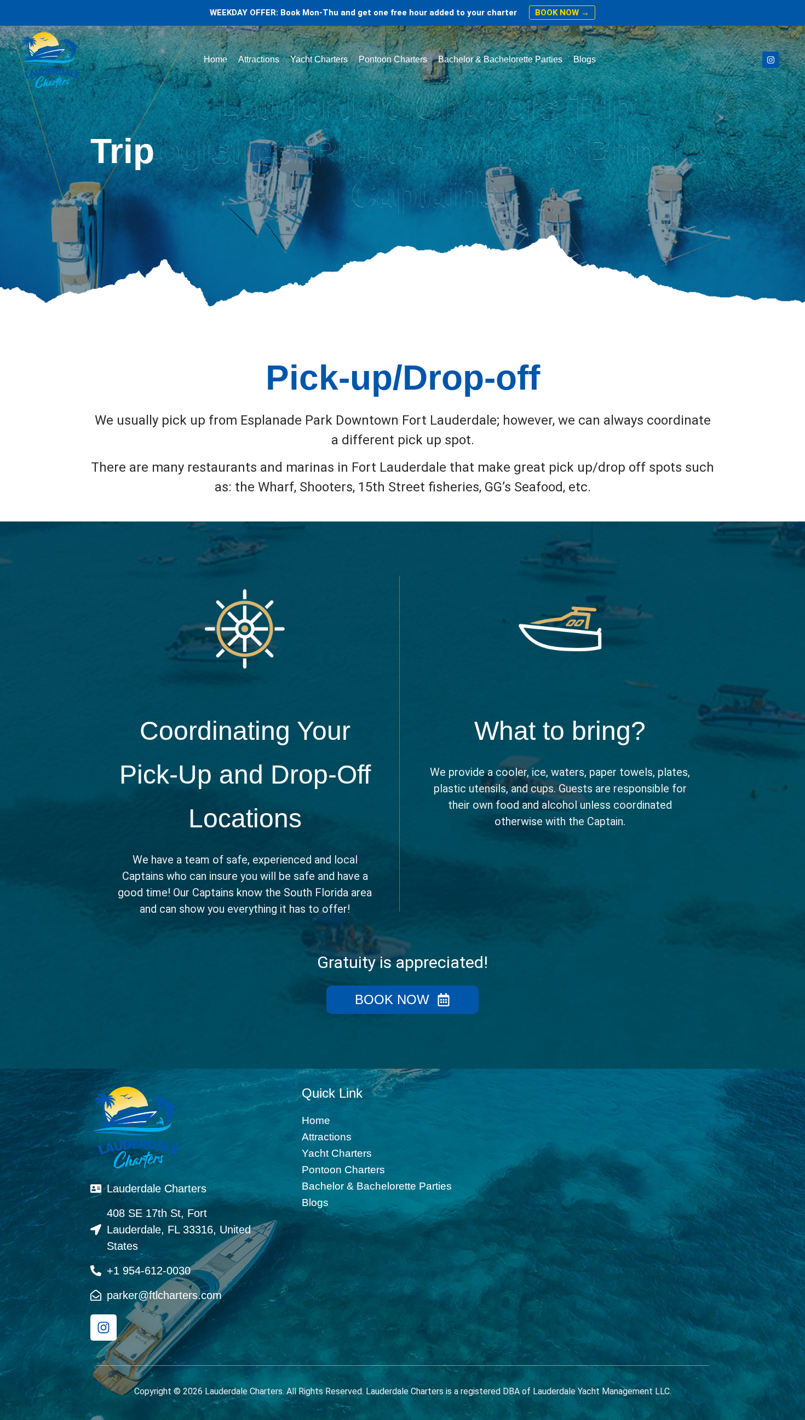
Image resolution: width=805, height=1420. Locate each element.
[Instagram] (770, 59)
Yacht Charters (319, 59)
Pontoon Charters (393, 59)
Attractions (258, 59)
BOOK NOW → (562, 13)
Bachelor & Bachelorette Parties (500, 59)
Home (215, 59)
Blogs (584, 59)
